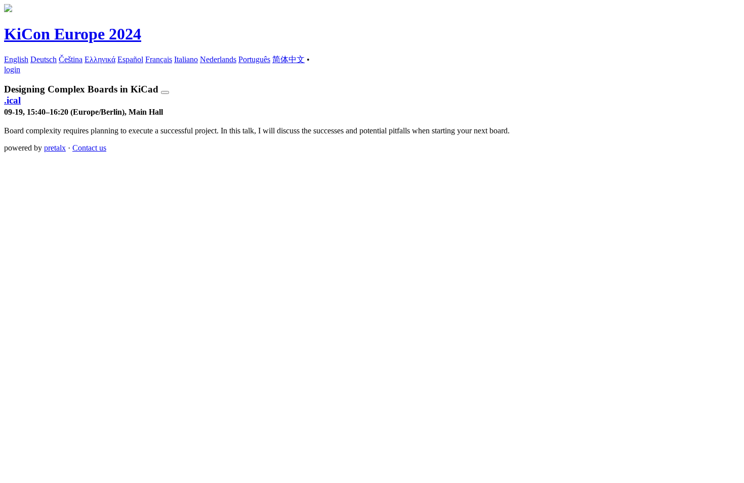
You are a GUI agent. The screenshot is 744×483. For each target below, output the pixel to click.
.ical (12, 100)
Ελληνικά (100, 59)
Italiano (186, 59)
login (12, 69)
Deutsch (43, 59)
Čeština (70, 59)
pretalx (55, 147)
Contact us (89, 147)
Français (158, 59)
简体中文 (288, 59)
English (16, 59)
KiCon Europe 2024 (72, 34)
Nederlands (218, 59)
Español (130, 59)
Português (254, 59)
